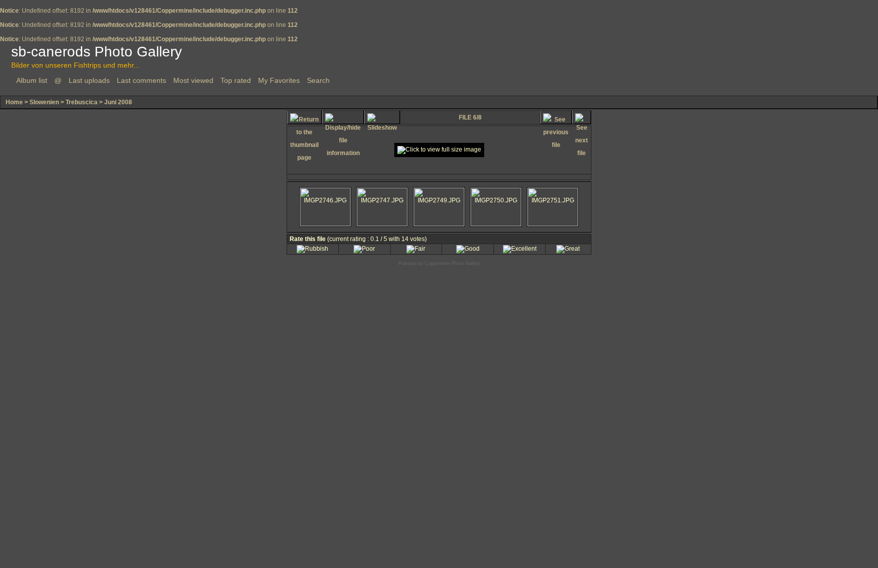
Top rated (236, 80)
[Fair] (415, 248)
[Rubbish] (312, 248)
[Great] (568, 248)
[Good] (468, 248)
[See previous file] (556, 117)
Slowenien (44, 102)
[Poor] (364, 248)
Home (14, 102)
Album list (31, 80)
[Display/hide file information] (343, 117)
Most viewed (193, 80)
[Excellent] (520, 248)
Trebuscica (82, 102)
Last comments (141, 80)
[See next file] (581, 117)
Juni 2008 (118, 102)
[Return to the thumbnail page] (304, 117)
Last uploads (89, 80)
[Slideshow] (382, 117)
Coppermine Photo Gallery (452, 263)
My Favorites (279, 80)
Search (318, 80)
